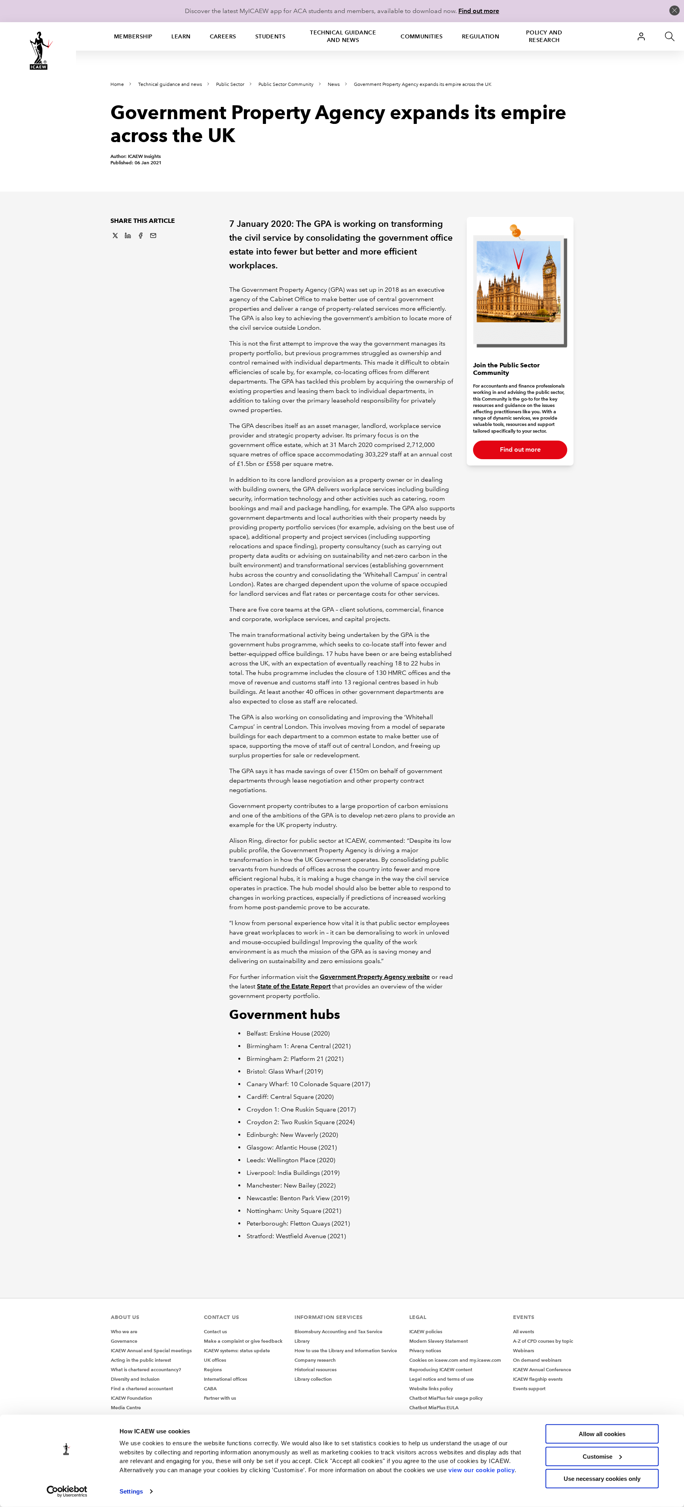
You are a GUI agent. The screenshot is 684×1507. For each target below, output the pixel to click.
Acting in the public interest (141, 1360)
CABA (210, 1388)
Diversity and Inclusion (135, 1379)
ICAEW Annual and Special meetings (151, 1350)
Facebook (140, 235)
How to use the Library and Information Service (345, 1350)
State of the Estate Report (294, 986)
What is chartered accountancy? (146, 1369)
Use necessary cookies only (602, 1478)
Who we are (124, 1331)
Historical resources (315, 1369)
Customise (597, 1456)
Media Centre (126, 1407)
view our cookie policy (481, 1469)
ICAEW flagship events (537, 1379)
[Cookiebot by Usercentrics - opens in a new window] (67, 1491)
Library (302, 1341)
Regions (213, 1369)
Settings (131, 1491)
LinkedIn (128, 235)
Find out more (478, 11)
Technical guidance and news (343, 36)
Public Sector (230, 84)
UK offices (215, 1360)
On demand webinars (537, 1360)
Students (270, 36)
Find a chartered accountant (142, 1388)
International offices (225, 1379)
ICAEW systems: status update (237, 1350)
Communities (422, 36)
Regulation (480, 36)
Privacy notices (425, 1350)
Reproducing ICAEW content (440, 1369)
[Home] (38, 51)
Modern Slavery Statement (438, 1341)
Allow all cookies (602, 1434)
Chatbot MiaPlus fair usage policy (446, 1398)
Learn (180, 36)
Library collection (313, 1379)
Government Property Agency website (375, 977)
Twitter (115, 235)
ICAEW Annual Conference (542, 1369)
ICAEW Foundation (131, 1398)
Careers (223, 36)
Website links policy (431, 1388)
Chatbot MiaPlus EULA (433, 1407)
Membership (133, 36)
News (334, 84)
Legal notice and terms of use (441, 1379)
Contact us (215, 1331)
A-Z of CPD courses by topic (543, 1341)
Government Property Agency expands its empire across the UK (423, 84)
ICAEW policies (425, 1331)
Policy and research (544, 36)
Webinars (523, 1350)
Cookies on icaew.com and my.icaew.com (455, 1360)
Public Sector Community (286, 84)
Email (153, 235)
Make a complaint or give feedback (243, 1341)
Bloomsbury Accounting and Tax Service (338, 1331)
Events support (529, 1388)
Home (117, 84)
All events (523, 1331)
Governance (124, 1341)
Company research (315, 1360)
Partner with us (220, 1398)
